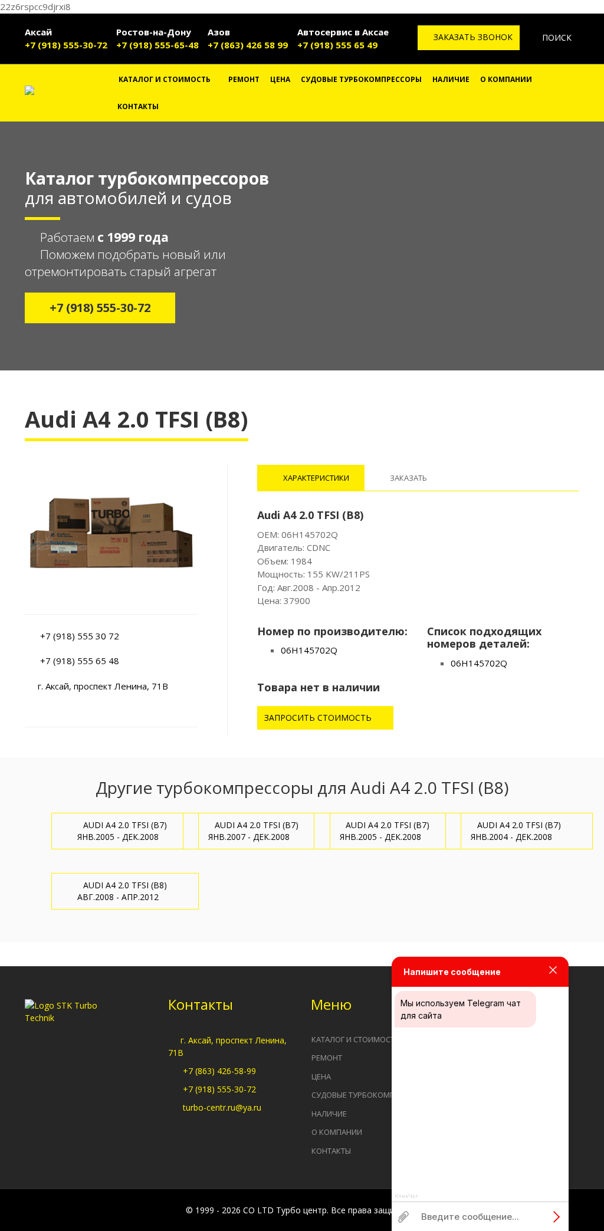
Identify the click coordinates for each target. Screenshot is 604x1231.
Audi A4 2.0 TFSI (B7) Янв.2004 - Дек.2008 (516, 830)
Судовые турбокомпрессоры (361, 79)
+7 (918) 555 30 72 (79, 636)
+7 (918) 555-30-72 (66, 45)
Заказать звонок (472, 36)
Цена (280, 79)
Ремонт (244, 79)
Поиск (556, 37)
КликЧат (406, 1196)
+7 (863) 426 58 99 (248, 45)
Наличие (451, 79)
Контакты (138, 106)
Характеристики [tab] (315, 477)
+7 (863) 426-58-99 (219, 1070)
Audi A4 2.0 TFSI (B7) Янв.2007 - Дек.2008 (253, 830)
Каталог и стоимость (165, 79)
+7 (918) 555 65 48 (79, 661)
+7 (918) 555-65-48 (157, 45)
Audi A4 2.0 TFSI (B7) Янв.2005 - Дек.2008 (122, 830)
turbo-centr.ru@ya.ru (222, 1107)
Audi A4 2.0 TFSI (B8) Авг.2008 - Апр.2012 (122, 890)
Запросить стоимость (319, 717)
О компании (506, 79)
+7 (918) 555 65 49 (337, 45)
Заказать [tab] (408, 477)
